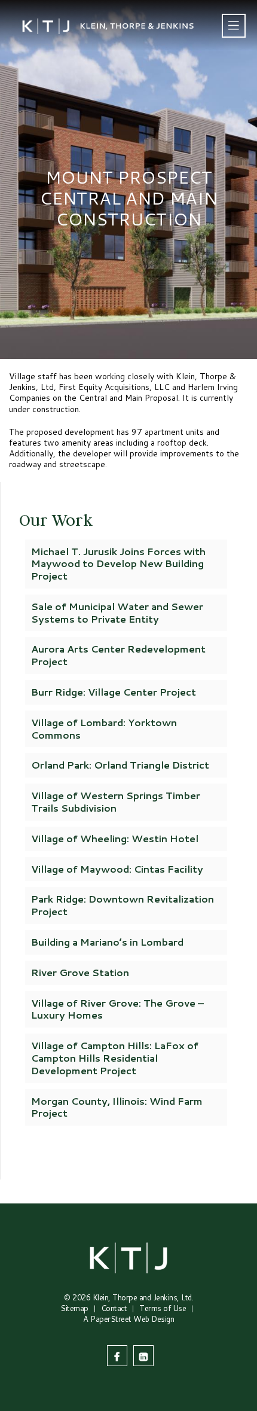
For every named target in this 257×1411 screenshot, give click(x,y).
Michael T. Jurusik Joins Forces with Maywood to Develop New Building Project (118, 563)
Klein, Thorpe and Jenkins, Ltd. (143, 1297)
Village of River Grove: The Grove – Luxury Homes (117, 1009)
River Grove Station (80, 972)
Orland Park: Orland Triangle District (120, 765)
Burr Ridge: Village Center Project (113, 692)
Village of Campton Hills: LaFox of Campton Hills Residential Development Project (114, 1057)
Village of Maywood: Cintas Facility (117, 869)
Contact (114, 1308)
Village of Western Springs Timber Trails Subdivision (115, 801)
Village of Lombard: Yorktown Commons (104, 728)
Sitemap (74, 1308)
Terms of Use (162, 1308)
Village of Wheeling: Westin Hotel (114, 838)
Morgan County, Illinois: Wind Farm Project (117, 1107)
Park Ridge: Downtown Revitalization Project (122, 905)
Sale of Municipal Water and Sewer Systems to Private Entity (117, 612)
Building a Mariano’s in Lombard (107, 942)
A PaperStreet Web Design (128, 1319)
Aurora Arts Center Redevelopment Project (118, 655)
